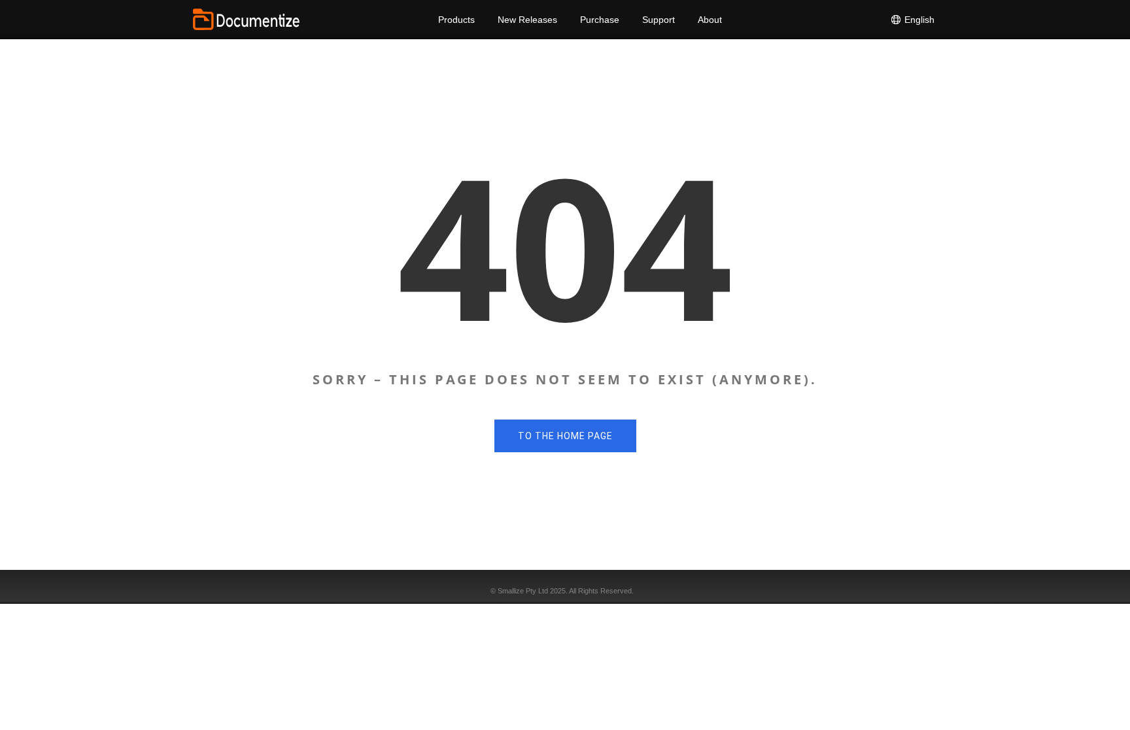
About (710, 19)
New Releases (527, 19)
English (918, 19)
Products (456, 19)
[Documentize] (246, 19)
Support (658, 19)
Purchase (599, 19)
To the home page (565, 436)
